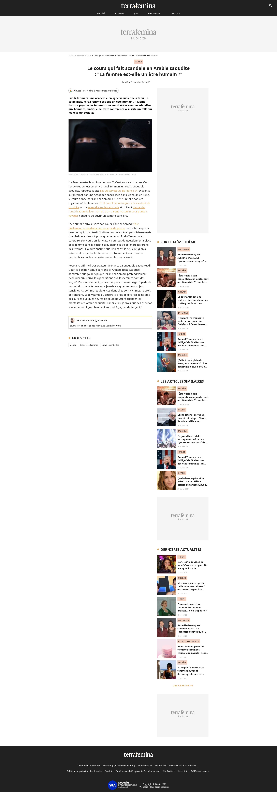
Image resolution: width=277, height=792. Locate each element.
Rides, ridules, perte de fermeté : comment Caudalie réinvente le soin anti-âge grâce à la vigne (192, 651)
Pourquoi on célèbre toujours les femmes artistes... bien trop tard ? (192, 607)
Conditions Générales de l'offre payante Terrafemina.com (132, 771)
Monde (73, 345)
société (101, 13)
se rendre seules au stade (103, 207)
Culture (119, 13)
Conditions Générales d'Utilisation (94, 765)
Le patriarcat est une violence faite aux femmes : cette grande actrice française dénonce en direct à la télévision (192, 303)
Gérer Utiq (183, 771)
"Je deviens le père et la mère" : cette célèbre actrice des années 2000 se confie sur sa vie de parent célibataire (192, 485)
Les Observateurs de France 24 (118, 190)
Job (136, 13)
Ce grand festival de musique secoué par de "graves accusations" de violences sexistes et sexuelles (191, 442)
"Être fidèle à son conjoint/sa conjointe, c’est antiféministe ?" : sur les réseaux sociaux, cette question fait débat (192, 282)
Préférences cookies (200, 771)
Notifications (169, 771)
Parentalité (154, 13)
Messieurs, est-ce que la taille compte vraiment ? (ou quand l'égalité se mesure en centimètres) (191, 587)
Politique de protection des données (84, 771)
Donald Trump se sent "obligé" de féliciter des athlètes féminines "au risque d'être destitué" (190, 343)
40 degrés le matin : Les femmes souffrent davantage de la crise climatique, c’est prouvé (191, 672)
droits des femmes (89, 345)
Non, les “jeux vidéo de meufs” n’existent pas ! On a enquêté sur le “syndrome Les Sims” (192, 566)
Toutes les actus (82, 55)
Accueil (71, 55)
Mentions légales (144, 765)
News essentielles (110, 345)
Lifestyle (175, 13)
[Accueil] (138, 5)
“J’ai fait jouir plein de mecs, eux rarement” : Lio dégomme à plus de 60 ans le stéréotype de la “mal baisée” (192, 367)
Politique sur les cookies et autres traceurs (175, 765)
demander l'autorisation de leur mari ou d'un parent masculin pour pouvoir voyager (108, 211)
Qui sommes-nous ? (123, 765)
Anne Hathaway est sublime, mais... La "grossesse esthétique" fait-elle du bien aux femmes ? (190, 261)
